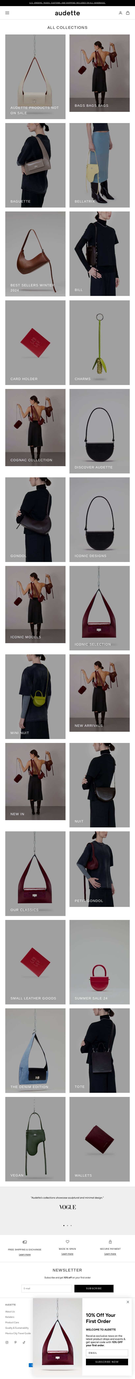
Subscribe (94, 1288)
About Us (10, 1311)
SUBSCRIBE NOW (107, 1361)
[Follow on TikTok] (24, 1342)
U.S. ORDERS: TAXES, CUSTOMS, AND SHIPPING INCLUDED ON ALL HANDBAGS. (67, 3)
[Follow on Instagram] (7, 1342)
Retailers (9, 1317)
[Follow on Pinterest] (15, 1342)
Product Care (12, 1322)
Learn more (25, 1254)
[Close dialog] (127, 1301)
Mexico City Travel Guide (18, 1333)
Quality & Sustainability (17, 1328)
